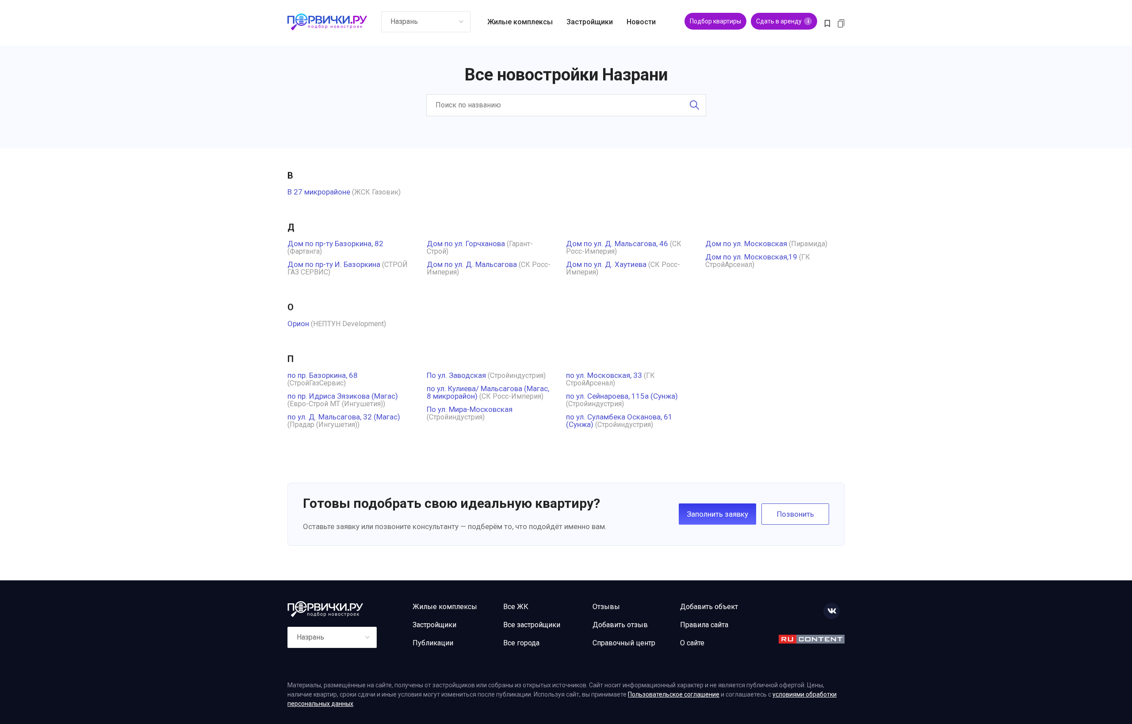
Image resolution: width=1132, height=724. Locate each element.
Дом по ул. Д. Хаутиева (606, 264)
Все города (521, 643)
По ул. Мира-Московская (469, 409)
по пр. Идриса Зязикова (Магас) (342, 396)
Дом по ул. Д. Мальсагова (472, 264)
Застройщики (589, 22)
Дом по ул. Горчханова (466, 243)
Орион (298, 323)
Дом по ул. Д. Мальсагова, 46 (617, 243)
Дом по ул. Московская (746, 243)
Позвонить (795, 514)
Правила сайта (704, 625)
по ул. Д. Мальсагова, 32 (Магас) (343, 416)
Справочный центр (624, 643)
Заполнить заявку (717, 514)
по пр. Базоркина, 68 (322, 375)
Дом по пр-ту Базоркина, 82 (335, 243)
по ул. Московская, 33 (604, 375)
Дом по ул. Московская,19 (751, 256)
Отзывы (606, 606)
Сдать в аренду (782, 21)
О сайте (692, 643)
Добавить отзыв (620, 625)
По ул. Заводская (456, 375)
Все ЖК (515, 606)
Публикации (433, 643)
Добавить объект (709, 606)
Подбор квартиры (715, 21)
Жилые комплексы (520, 22)
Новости (641, 22)
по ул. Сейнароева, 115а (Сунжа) (622, 396)
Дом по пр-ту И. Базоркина (333, 264)
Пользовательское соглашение (673, 694)
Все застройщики (531, 625)
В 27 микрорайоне (318, 191)
